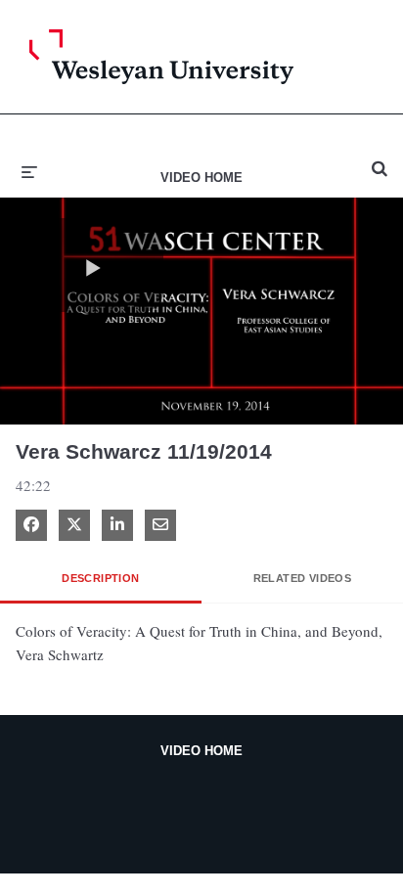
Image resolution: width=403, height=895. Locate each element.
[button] (92, 265)
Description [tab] (100, 578)
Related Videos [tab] (302, 578)
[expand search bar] (379, 160)
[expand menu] (29, 170)
